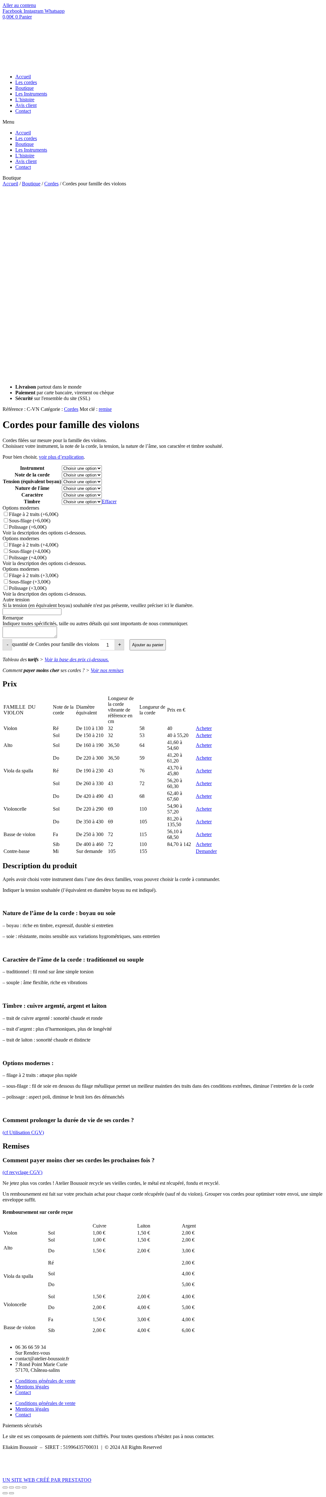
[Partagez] (11, 1487)
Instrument (32, 468)
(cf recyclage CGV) (22, 1172)
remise (105, 409)
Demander (206, 851)
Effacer (109, 501)
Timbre (32, 501)
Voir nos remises (107, 670)
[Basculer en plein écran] (17, 1487)
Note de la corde (32, 474)
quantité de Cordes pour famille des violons (55, 644)
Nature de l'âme (32, 488)
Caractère (32, 495)
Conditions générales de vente (45, 1381)
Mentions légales (32, 1386)
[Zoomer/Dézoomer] (24, 1487)
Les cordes (26, 82)
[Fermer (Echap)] (5, 1487)
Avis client (26, 105)
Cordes (51, 183)
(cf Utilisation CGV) (23, 1132)
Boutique (24, 88)
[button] (163, 122)
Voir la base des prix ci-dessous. (77, 659)
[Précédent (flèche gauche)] (5, 1493)
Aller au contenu (19, 5)
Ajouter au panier (147, 644)
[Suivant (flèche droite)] (11, 1493)
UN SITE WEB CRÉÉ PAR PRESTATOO (47, 1480)
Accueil (23, 76)
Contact (23, 111)
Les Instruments (31, 94)
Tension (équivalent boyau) (32, 481)
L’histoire (24, 99)
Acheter (204, 728)
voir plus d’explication (61, 457)
